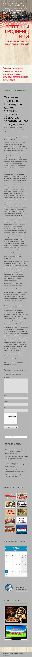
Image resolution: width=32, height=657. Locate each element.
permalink (14, 364)
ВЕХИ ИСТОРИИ (13, 2)
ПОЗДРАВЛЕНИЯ (18, 8)
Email (5, 401)
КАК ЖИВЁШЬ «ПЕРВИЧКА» (9, 14)
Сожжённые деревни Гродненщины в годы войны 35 (13, 17)
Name (5, 395)
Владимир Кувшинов (22, 90)
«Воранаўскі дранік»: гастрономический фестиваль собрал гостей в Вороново (15, 465)
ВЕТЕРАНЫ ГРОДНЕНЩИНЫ (17, 31)
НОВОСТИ (20, 363)
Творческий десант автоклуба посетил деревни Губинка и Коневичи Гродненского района (16, 451)
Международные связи (12, 19)
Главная (5, 2)
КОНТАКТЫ (11, 20)
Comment (6, 377)
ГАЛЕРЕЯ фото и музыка (18, 7)
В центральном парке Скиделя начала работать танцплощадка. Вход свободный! (16, 458)
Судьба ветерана (13, 5)
